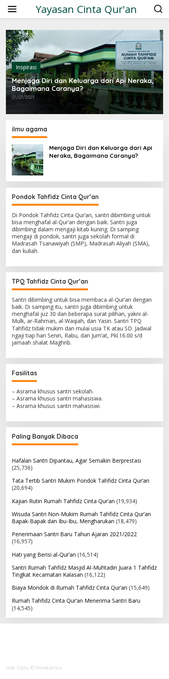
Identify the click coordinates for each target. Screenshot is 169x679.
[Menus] (12, 9)
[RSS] (99, 641)
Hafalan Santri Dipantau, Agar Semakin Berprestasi (76, 460)
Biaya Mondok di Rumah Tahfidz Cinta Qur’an (69, 587)
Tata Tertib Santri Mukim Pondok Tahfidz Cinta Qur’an (80, 480)
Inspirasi (26, 67)
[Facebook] (70, 641)
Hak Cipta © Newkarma (34, 667)
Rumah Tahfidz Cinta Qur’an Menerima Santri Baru (76, 600)
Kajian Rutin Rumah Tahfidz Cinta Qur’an (63, 501)
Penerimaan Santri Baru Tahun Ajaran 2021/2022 (74, 534)
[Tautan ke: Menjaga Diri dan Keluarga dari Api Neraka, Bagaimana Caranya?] (27, 158)
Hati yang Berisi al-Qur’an (44, 554)
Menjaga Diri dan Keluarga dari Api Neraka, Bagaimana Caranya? (83, 84)
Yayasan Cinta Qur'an (86, 9)
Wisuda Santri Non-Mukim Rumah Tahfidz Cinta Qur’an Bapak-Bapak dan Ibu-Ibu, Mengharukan (81, 517)
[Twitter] (84, 641)
